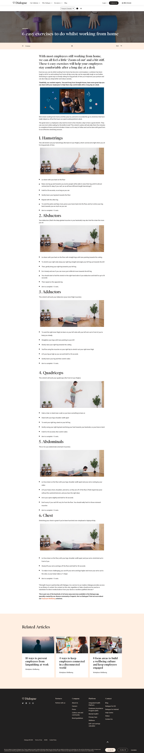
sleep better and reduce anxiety (61, 79)
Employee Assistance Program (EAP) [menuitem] (96, 709)
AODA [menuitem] (45, 740)
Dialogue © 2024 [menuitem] (28, 740)
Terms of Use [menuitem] (38, 740)
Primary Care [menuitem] (93, 717)
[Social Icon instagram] (29, 703)
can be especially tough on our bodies (90, 74)
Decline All (123, 750)
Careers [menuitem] (74, 706)
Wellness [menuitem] (92, 720)
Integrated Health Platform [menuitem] (94, 704)
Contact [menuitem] (108, 698)
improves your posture (93, 76)
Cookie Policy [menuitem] (53, 740)
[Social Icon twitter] (23, 703)
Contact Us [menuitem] (109, 719)
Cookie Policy (91, 750)
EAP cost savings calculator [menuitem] (94, 725)
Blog (65, 3)
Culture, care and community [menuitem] (77, 714)
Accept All (110, 750)
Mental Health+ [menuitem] (94, 714)
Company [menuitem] (76, 698)
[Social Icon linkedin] (26, 703)
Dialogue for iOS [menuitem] (110, 706)
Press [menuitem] (74, 709)
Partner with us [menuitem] (60, 703)
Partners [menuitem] (58, 698)
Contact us (113, 3)
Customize (134, 750)
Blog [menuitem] (106, 703)
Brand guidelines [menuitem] (77, 718)
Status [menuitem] (107, 716)
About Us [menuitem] (75, 703)
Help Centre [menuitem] (109, 713)
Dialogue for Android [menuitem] (112, 709)
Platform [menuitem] (92, 698)
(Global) (127, 3)
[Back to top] (107, 742)
